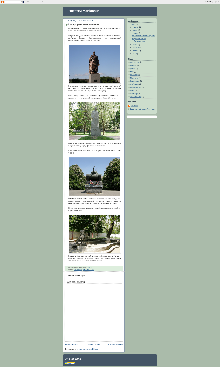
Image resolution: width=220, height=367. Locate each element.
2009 (133, 24)
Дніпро (132, 69)
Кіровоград (134, 75)
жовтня (136, 27)
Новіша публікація (71, 344)
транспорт (134, 94)
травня (136, 33)
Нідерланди (134, 81)
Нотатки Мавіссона (84, 11)
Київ (132, 72)
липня (135, 30)
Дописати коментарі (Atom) (87, 349)
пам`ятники (78, 270)
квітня (135, 45)
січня (135, 54)
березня (136, 48)
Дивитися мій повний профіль (142, 109)
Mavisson (134, 106)
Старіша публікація (115, 344)
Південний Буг (135, 87)
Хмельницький (88, 270)
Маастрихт (134, 78)
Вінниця (133, 65)
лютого (136, 51)
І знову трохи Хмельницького (83, 24)
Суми (132, 90)
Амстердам (134, 62)
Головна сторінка (93, 344)
